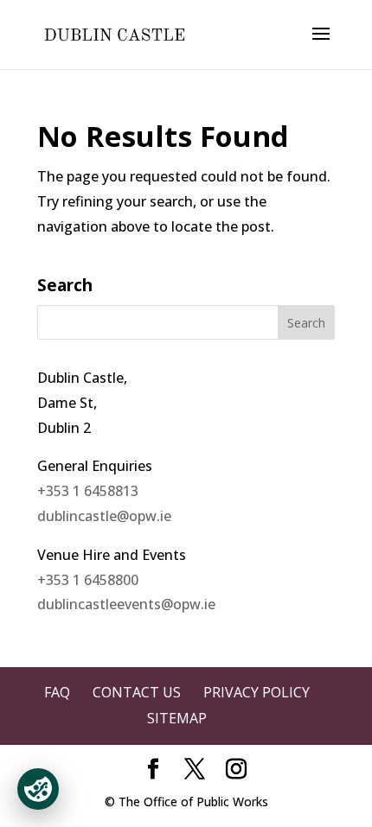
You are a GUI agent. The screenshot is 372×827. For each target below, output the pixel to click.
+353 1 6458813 (87, 490)
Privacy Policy (256, 692)
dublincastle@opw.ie (104, 515)
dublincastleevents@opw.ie (126, 604)
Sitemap (177, 718)
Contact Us (137, 692)
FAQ (57, 692)
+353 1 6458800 (87, 579)
